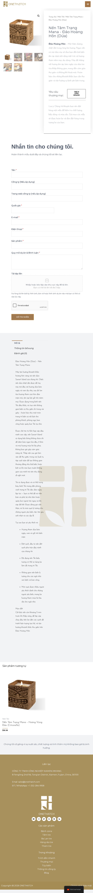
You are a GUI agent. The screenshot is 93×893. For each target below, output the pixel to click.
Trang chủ (52, 17)
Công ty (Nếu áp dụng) (23, 182)
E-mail (15, 217)
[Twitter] (44, 819)
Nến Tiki (61, 17)
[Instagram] (39, 819)
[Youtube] (34, 819)
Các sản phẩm (46, 825)
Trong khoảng (47, 852)
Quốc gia (16, 205)
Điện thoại (17, 229)
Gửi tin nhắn (22, 317)
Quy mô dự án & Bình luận (25, 253)
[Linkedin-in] (49, 819)
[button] (76, 93)
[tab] (17, 343)
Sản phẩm (17, 241)
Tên (14, 170)
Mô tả (17, 343)
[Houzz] (59, 819)
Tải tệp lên (16, 273)
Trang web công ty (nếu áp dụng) (28, 194)
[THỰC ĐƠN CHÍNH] (88, 4)
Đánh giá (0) (20, 353)
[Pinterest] (54, 819)
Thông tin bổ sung (24, 348)
